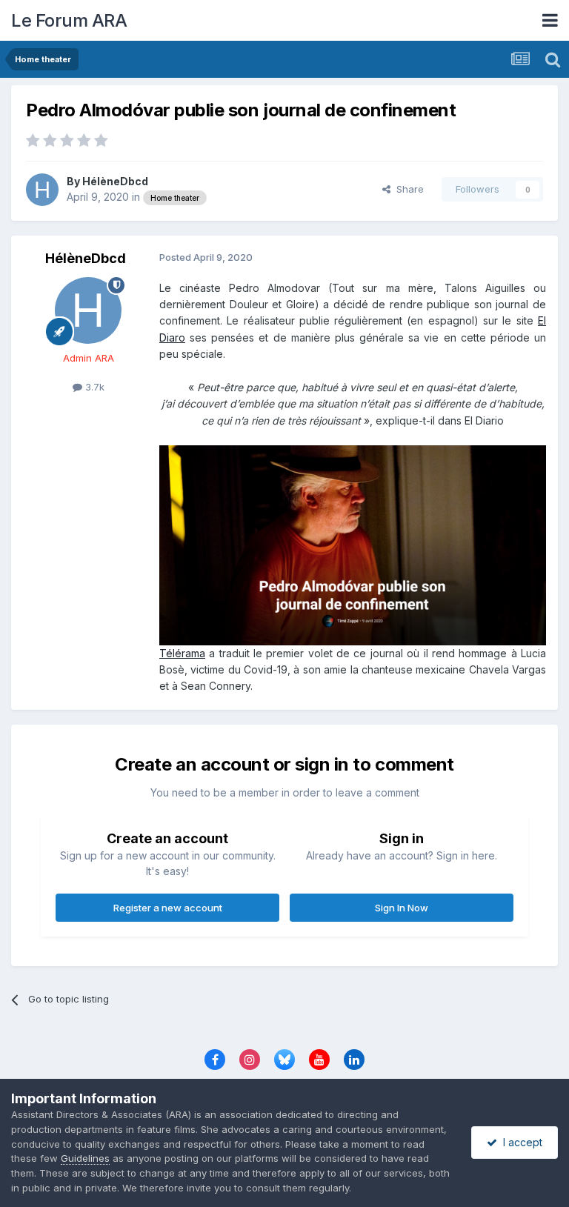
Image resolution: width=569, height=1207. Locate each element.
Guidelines (85, 1158)
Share (407, 189)
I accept (519, 1142)
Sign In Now (401, 908)
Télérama (182, 653)
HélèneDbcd (115, 181)
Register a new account (167, 908)
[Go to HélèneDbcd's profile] (42, 189)
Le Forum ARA (69, 20)
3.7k (93, 387)
